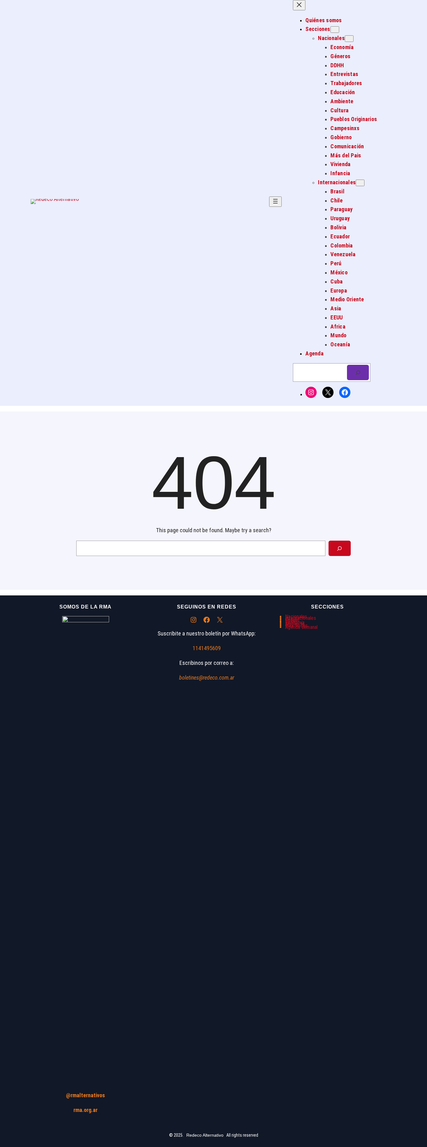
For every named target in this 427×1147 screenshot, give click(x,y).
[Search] (340, 548)
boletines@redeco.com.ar (206, 677)
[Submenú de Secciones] (334, 29)
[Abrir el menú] (275, 201)
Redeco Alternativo (205, 1135)
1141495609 (207, 648)
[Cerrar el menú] (299, 5)
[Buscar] (358, 372)
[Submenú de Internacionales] (360, 183)
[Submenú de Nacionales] (349, 38)
